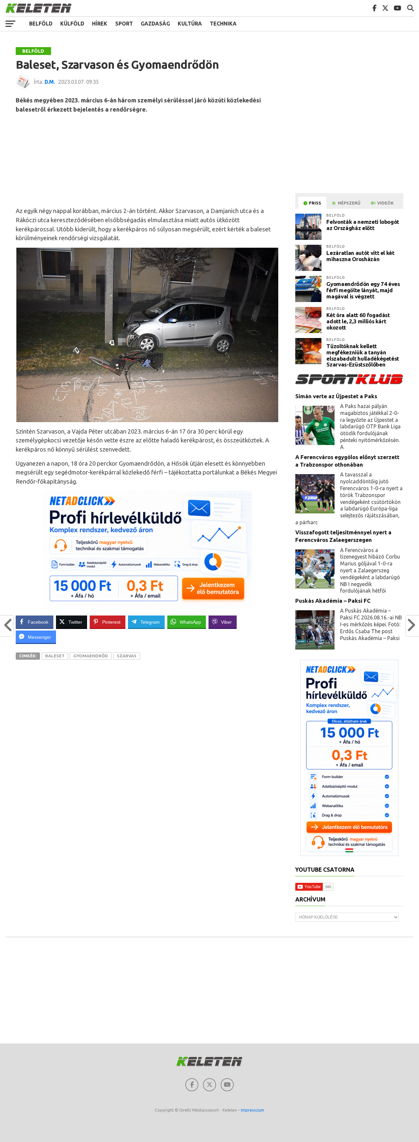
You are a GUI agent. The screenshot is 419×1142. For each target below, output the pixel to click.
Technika (223, 24)
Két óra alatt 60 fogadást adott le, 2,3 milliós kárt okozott (358, 321)
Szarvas (127, 655)
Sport (124, 24)
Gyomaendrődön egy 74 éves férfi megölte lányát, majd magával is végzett (363, 290)
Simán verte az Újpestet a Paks (336, 396)
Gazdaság (155, 24)
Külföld (72, 24)
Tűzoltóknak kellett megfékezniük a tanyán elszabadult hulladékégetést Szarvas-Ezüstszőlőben (362, 355)
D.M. (50, 82)
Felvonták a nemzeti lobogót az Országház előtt (362, 225)
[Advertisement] (147, 160)
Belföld (40, 24)
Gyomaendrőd (90, 655)
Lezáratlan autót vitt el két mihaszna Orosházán (360, 256)
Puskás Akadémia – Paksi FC (333, 601)
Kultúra (190, 24)
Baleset (54, 655)
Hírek (99, 24)
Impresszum (252, 1110)
